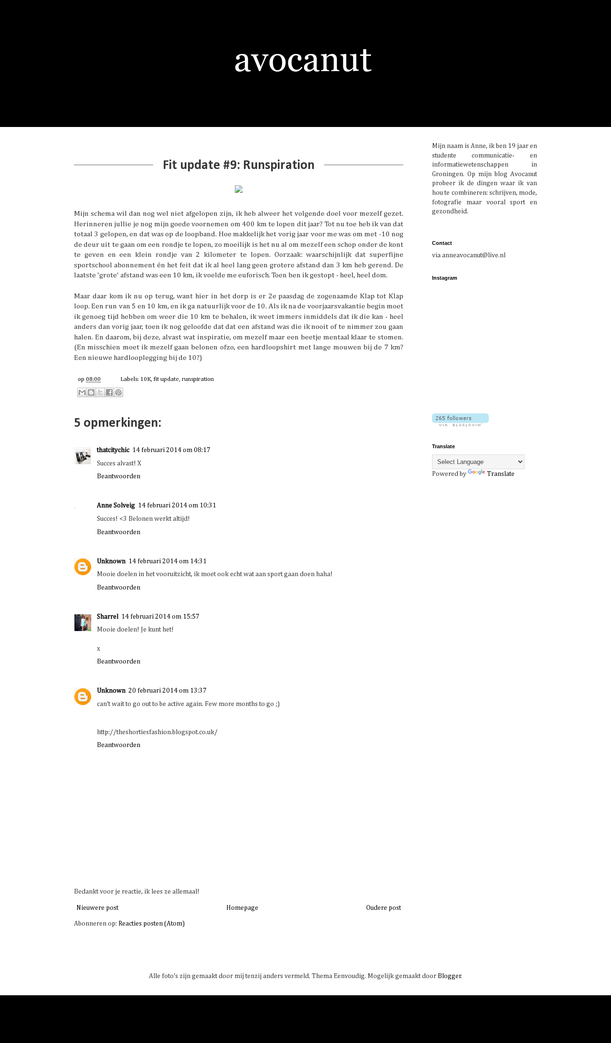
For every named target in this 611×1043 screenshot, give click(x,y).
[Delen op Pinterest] (118, 392)
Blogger (449, 976)
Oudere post (383, 908)
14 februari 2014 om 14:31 (167, 561)
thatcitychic (113, 450)
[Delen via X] (100, 392)
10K (145, 379)
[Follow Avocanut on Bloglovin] (460, 424)
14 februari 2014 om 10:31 (177, 505)
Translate (501, 474)
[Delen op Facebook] (109, 392)
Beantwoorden (118, 476)
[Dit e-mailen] (82, 392)
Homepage (242, 908)
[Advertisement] (491, 553)
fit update (166, 379)
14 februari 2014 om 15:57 (160, 616)
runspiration (198, 379)
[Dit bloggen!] (91, 392)
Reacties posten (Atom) (151, 923)
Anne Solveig (116, 505)
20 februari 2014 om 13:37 (167, 690)
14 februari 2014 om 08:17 (171, 450)
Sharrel (107, 616)
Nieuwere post (97, 908)
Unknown (111, 561)
